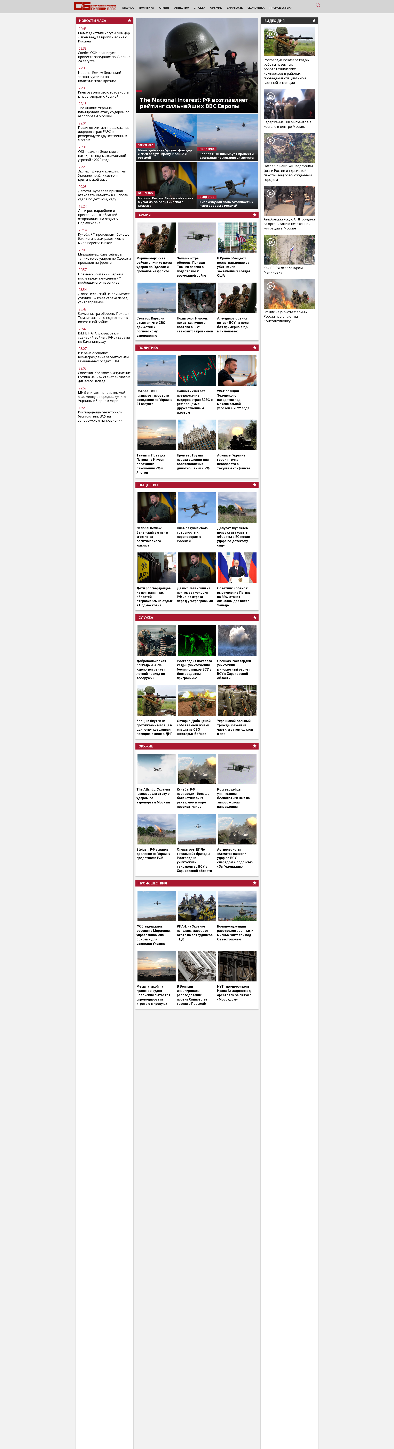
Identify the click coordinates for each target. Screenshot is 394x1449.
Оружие (146, 746)
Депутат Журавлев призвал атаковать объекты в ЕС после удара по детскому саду (103, 195)
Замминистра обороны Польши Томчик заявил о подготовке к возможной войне (103, 317)
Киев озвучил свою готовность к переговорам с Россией (103, 94)
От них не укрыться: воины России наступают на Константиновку (285, 316)
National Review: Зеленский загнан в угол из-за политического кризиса (99, 77)
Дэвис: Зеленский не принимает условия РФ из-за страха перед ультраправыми (104, 298)
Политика (148, 348)
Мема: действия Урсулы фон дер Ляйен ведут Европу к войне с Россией (104, 37)
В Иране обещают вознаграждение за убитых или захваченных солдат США (103, 357)
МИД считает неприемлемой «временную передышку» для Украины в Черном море (102, 396)
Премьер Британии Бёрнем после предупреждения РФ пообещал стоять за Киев (100, 278)
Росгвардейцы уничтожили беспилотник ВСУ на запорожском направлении (100, 416)
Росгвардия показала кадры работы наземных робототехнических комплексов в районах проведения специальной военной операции (286, 71)
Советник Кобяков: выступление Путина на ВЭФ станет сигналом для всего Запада (104, 377)
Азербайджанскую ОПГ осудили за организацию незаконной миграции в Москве (289, 223)
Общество (148, 485)
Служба (146, 617)
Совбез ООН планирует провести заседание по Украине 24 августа (104, 57)
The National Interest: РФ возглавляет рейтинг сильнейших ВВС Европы (194, 103)
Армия (145, 215)
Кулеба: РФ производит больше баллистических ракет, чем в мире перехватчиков (103, 239)
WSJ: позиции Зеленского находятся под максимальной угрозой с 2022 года (102, 155)
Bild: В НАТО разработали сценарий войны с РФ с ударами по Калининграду (104, 337)
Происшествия (153, 883)
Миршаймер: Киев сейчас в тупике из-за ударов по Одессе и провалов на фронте (104, 258)
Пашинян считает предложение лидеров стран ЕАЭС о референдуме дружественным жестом (103, 134)
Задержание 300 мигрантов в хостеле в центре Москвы (288, 124)
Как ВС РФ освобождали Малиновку (283, 270)
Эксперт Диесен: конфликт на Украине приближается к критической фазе (102, 175)
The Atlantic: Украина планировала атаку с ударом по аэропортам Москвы (103, 112)
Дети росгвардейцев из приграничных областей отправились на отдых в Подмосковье (98, 217)
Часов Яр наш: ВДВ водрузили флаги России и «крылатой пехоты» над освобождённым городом (288, 173)
